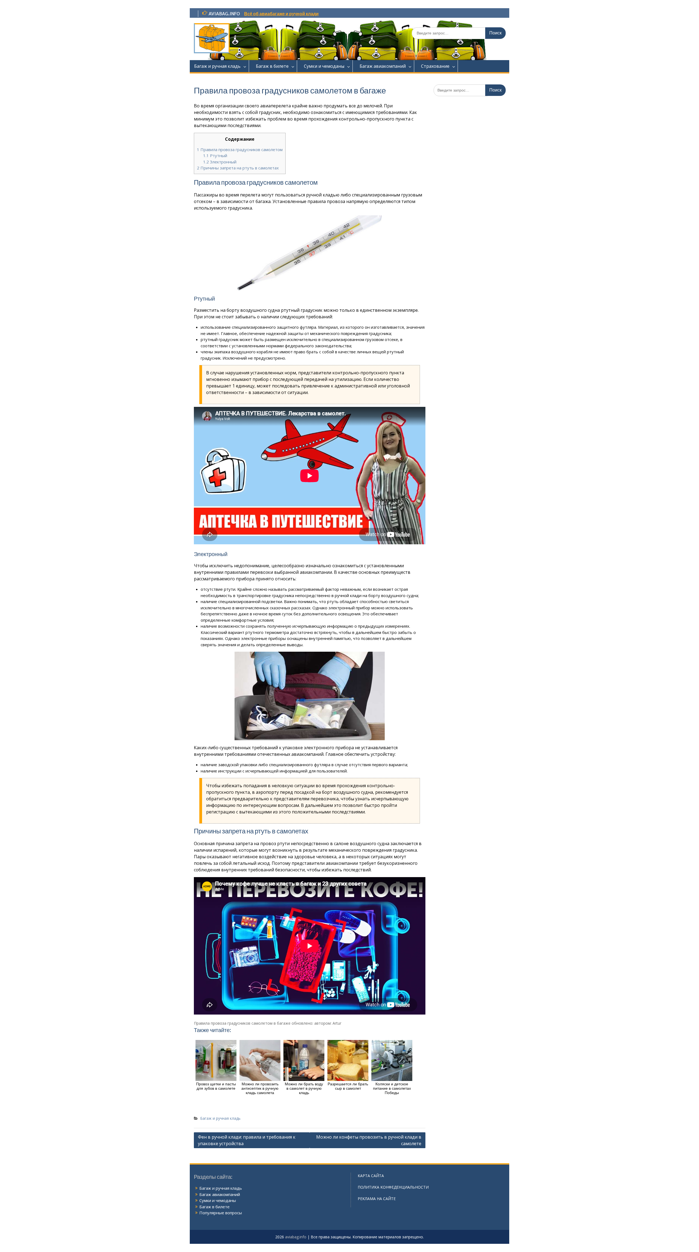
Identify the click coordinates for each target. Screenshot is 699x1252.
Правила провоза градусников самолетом (240, 149)
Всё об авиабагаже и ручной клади (281, 13)
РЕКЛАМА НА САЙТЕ (377, 1198)
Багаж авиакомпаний (383, 66)
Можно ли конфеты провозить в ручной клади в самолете (368, 1140)
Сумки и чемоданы (324, 66)
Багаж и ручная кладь (217, 66)
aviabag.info (295, 1236)
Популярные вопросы (220, 1212)
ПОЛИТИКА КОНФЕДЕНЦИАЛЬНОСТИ (393, 1187)
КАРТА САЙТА (371, 1175)
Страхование (435, 66)
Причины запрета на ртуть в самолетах (238, 168)
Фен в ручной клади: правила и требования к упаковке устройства (246, 1140)
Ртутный (215, 155)
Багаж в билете (272, 66)
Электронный (219, 161)
